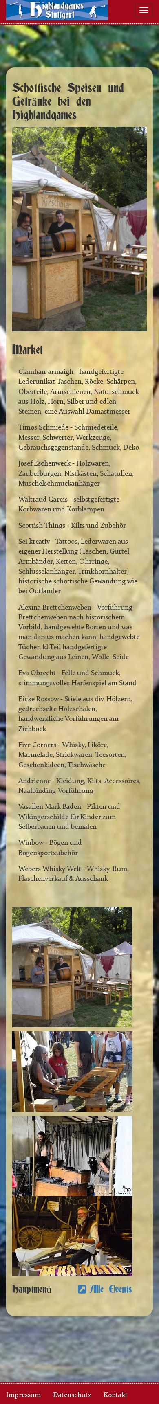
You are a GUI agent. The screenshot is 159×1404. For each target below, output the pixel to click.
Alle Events (110, 1290)
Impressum (23, 1395)
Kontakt (116, 1395)
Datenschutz (72, 1395)
